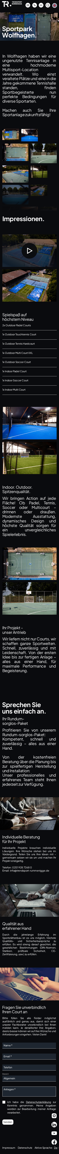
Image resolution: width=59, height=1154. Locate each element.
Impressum (8, 1147)
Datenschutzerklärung (38, 1102)
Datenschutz (25, 1147)
